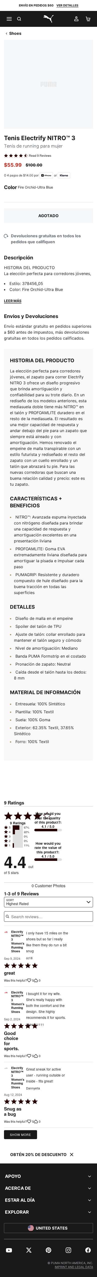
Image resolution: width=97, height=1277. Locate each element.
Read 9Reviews (40, 156)
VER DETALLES (67, 5)
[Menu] (9, 19)
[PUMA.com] (48, 19)
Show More (20, 1134)
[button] (18, 827)
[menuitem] (9, 1250)
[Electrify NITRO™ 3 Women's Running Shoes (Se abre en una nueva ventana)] (6, 943)
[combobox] (48, 902)
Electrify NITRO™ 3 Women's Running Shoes (17, 941)
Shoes (15, 33)
